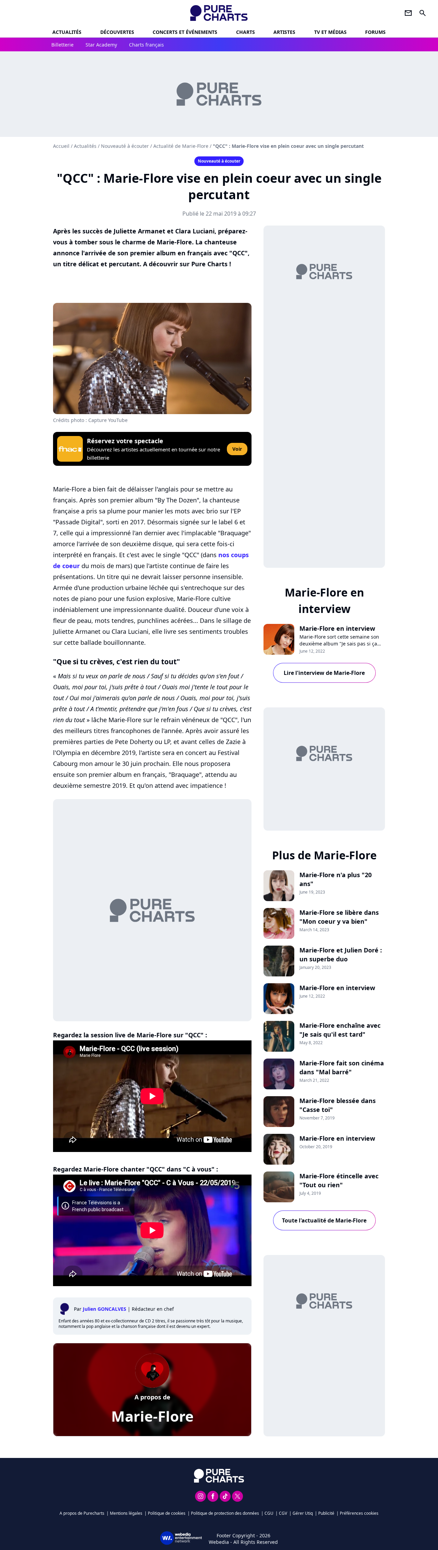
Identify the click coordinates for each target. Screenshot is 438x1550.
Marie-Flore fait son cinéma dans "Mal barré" (341, 1067)
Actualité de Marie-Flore (180, 146)
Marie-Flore (152, 1416)
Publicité (326, 1513)
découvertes (117, 32)
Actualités (66, 32)
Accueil (61, 146)
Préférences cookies (359, 1513)
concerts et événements (185, 32)
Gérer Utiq (303, 1513)
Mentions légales (126, 1513)
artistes (284, 32)
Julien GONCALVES (104, 1309)
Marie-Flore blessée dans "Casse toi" (337, 1105)
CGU (269, 1513)
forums (375, 32)
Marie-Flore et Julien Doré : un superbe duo (340, 954)
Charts (245, 32)
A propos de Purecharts (82, 1513)
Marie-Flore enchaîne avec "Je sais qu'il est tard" (340, 1029)
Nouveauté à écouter (125, 146)
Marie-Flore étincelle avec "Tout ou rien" (338, 1180)
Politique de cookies (166, 1513)
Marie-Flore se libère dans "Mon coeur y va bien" (339, 916)
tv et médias (330, 32)
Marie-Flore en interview (337, 628)
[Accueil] (219, 13)
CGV (283, 1513)
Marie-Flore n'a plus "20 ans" (335, 879)
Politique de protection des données (225, 1513)
